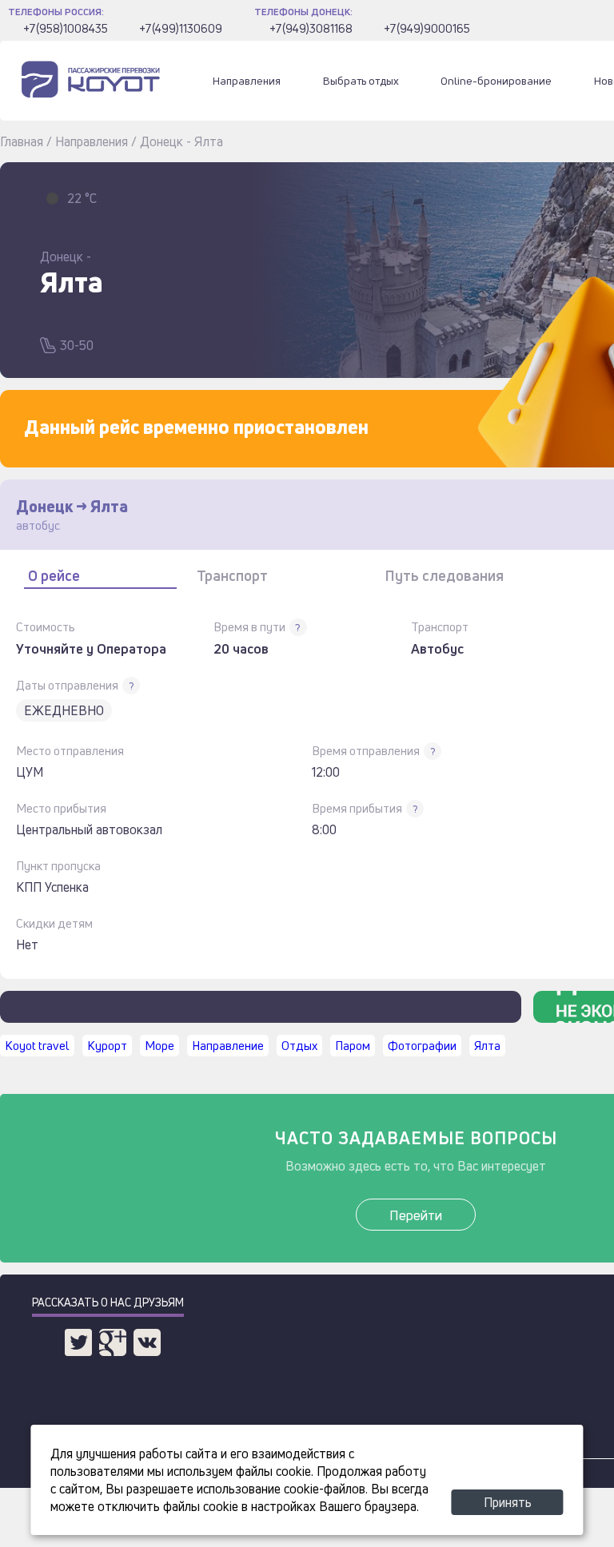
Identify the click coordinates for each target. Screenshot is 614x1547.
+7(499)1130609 (180, 28)
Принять (508, 1502)
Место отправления (70, 750)
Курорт (107, 1045)
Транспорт (439, 626)
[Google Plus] (112, 1342)
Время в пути (249, 626)
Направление (228, 1045)
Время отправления (366, 750)
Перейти (415, 1215)
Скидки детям (54, 923)
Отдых (299, 1045)
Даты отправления (67, 685)
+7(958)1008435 (65, 28)
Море (159, 1045)
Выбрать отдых (361, 81)
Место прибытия (61, 808)
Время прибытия (357, 808)
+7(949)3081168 (311, 28)
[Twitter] (78, 1342)
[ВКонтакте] (147, 1342)
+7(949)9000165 (427, 28)
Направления (247, 81)
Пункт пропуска (58, 865)
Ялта (487, 1045)
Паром (352, 1045)
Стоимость (45, 626)
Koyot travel (37, 1045)
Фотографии (422, 1045)
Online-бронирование (496, 81)
